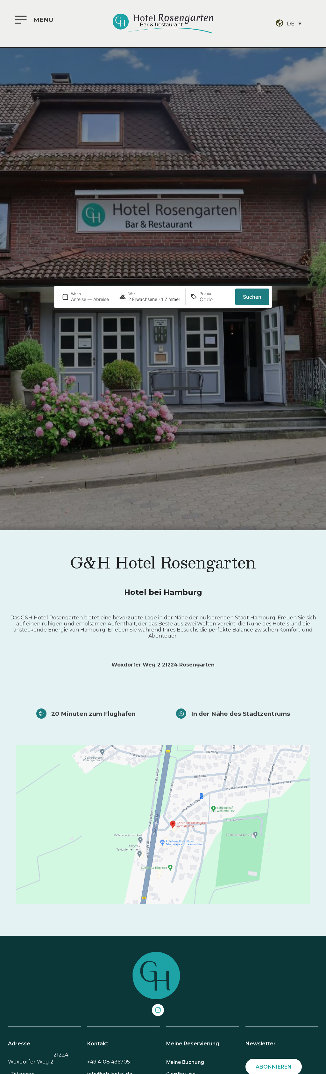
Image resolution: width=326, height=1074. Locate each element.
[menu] (21, 20)
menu (43, 20)
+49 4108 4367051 (109, 1062)
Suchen (252, 297)
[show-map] (163, 824)
